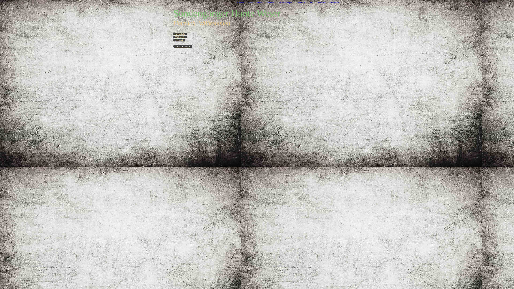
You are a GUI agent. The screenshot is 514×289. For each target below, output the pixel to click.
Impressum (334, 2)
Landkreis (270, 2)
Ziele (250, 2)
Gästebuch (300, 2)
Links (311, 2)
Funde (259, 2)
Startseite (240, 2)
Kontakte (321, 2)
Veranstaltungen (285, 2)
